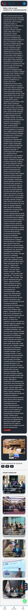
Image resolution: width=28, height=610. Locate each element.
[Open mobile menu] (24, 3)
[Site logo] (8, 3)
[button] (24, 440)
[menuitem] (26, 585)
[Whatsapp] (25, 601)
